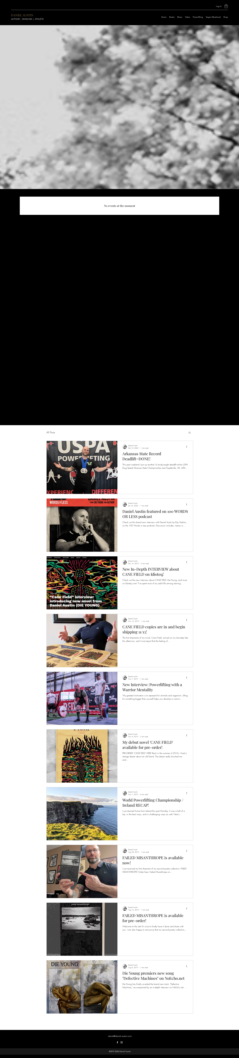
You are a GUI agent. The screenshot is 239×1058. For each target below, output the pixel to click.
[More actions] (187, 446)
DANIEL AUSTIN (22, 15)
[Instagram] (121, 1042)
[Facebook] (117, 1042)
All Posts (50, 432)
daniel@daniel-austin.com (120, 1036)
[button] (226, 6)
